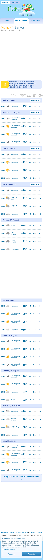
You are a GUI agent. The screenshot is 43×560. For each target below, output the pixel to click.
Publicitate (4, 532)
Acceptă (31, 554)
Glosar (12, 532)
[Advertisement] (21, 54)
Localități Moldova (21, 21)
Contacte (32, 532)
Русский (15, 2)
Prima (7, 21)
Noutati (39, 532)
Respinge (11, 554)
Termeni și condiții (22, 532)
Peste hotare (35, 21)
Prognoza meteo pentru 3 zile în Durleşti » (21, 478)
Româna (5, 2)
